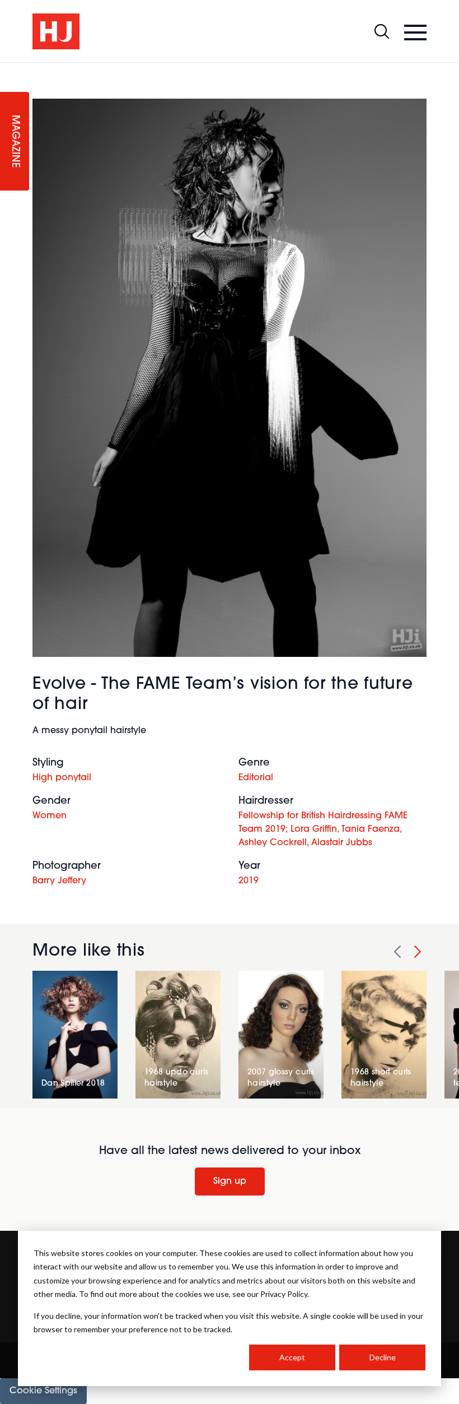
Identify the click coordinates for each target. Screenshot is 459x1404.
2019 (248, 881)
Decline (382, 1357)
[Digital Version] (9, 69)
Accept (292, 1357)
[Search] (382, 31)
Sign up (229, 1181)
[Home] (55, 31)
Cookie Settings (43, 1391)
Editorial (255, 777)
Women (49, 816)
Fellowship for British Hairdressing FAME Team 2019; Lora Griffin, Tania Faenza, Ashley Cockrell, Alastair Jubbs (323, 829)
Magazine (15, 141)
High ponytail (61, 777)
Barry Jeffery (59, 881)
